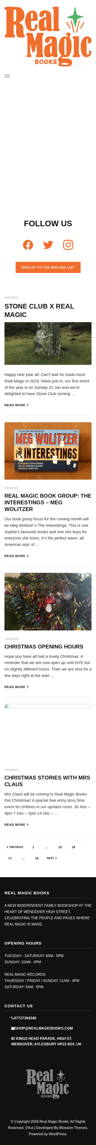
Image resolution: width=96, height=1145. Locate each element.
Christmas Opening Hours (43, 647)
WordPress (57, 1134)
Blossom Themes (73, 1128)
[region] (48, 151)
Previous (16, 847)
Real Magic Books (54, 1121)
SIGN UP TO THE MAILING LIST (48, 267)
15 (62, 847)
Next (50, 858)
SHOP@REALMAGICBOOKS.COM (44, 1028)
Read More (14, 405)
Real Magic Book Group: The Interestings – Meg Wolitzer (47, 502)
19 (38, 858)
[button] (43, 152)
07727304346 (25, 1018)
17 (12, 858)
